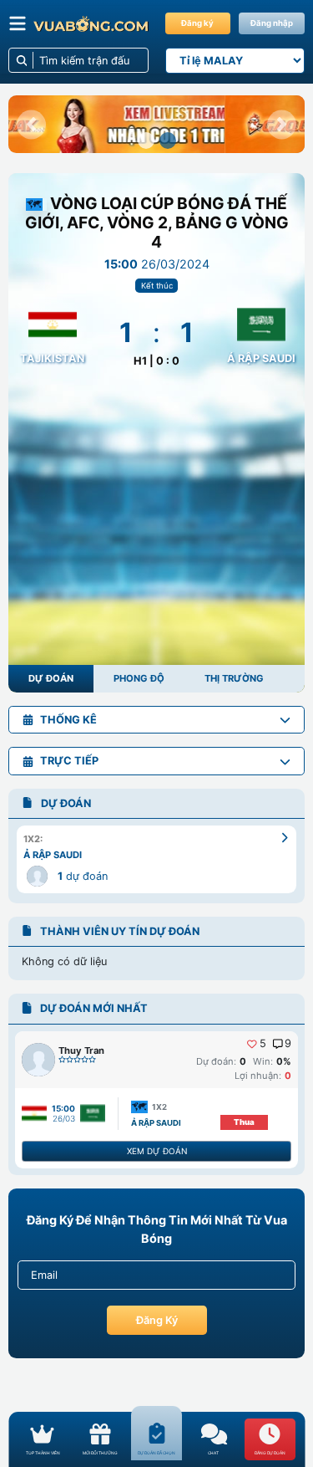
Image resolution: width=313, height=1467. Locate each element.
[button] (31, 124)
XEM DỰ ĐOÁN (157, 1151)
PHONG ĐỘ (139, 678)
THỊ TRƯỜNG (234, 678)
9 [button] (288, 1044)
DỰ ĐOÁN (50, 678)
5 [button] (263, 1044)
